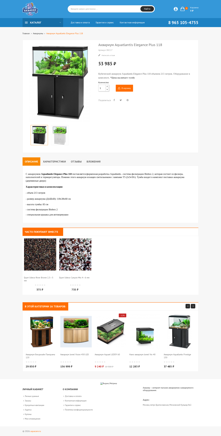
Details (47, 283)
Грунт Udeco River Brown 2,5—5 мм (38, 279)
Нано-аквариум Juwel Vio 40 (142, 354)
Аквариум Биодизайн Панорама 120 (40, 356)
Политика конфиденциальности (79, 409)
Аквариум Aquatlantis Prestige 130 (177, 356)
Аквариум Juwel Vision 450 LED (74, 354)
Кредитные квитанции (34, 405)
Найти (147, 8)
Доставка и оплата (73, 396)
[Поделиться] (114, 100)
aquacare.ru (35, 431)
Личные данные (32, 396)
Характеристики (54, 161)
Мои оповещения (32, 418)
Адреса (28, 409)
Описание (31, 161)
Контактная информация (75, 400)
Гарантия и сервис (73, 405)
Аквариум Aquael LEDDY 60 (107, 354)
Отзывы (76, 161)
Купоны (28, 414)
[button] (189, 8)
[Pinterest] (127, 100)
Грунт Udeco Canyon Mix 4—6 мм (74, 277)
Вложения (94, 161)
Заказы (28, 400)
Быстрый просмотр (41, 283)
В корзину (126, 88)
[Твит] (120, 100)
